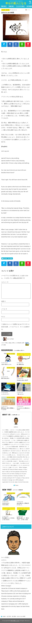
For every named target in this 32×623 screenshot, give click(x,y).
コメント (4, 282)
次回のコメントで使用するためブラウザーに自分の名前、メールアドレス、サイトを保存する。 (15, 326)
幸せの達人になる (15, 3)
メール (4, 309)
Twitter (16, 485)
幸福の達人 (11, 6)
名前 (3, 301)
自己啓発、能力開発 (5, 9)
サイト (3, 316)
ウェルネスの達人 (20, 6)
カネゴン (16, 427)
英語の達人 (3, 6)
